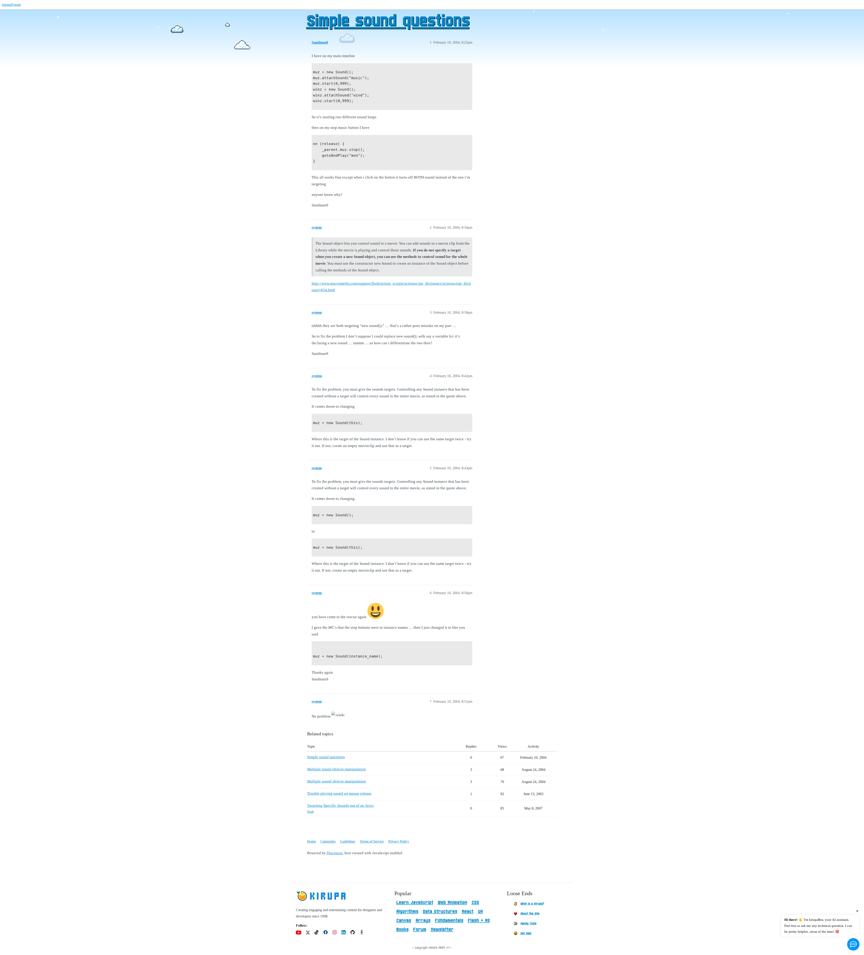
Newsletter (442, 929)
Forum (419, 929)
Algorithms (407, 911)
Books (402, 929)
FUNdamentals (449, 920)
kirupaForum (11, 5)
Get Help (525, 933)
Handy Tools (528, 923)
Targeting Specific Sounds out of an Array (340, 805)
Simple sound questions (387, 21)
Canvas (403, 920)
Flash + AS (479, 920)
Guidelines (347, 841)
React (467, 911)
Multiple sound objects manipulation (336, 769)
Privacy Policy (398, 841)
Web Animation (452, 902)
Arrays (423, 920)
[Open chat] (853, 944)
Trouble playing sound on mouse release (339, 793)
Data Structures (440, 911)
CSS (475, 902)
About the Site (529, 913)
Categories (327, 841)
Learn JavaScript (414, 902)
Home (311, 841)
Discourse (335, 853)
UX (480, 911)
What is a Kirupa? (532, 904)
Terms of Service (372, 841)
